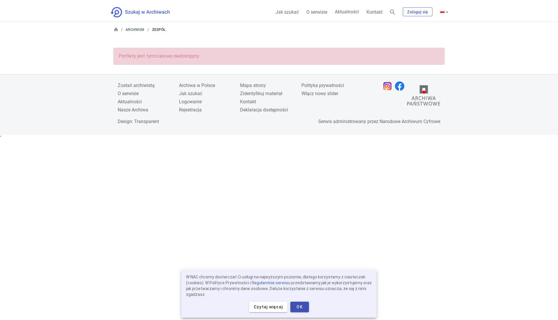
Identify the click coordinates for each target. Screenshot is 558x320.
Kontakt (374, 12)
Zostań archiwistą (136, 85)
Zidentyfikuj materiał (261, 93)
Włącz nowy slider (319, 93)
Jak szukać (287, 12)
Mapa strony (253, 85)
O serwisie (316, 12)
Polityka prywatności (322, 85)
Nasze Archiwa (133, 110)
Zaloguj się (417, 12)
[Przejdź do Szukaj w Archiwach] (145, 12)
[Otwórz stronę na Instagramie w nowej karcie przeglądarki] (389, 86)
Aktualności (347, 12)
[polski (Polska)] (444, 12)
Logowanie (190, 101)
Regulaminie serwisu (271, 282)
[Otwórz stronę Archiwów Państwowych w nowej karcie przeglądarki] (423, 96)
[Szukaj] (392, 12)
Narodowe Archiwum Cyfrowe (410, 121)
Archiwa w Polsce (197, 85)
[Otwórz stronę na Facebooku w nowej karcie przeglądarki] (401, 86)
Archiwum (135, 30)
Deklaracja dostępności (264, 110)
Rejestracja (190, 110)
